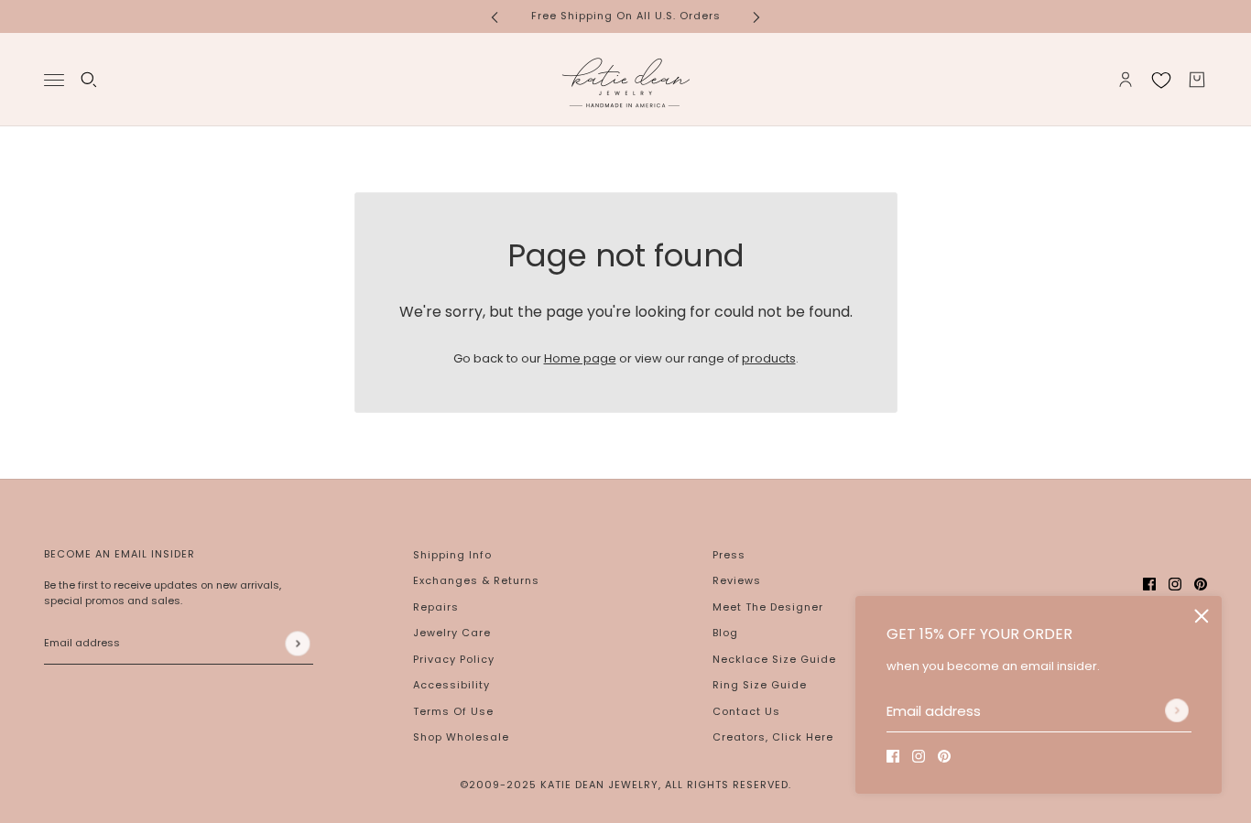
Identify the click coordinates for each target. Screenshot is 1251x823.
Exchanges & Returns (476, 580)
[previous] (494, 16)
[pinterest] (944, 756)
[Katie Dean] (625, 80)
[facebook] (893, 756)
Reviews (737, 580)
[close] (1201, 616)
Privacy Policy (454, 659)
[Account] (1125, 80)
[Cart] (1197, 80)
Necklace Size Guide (774, 659)
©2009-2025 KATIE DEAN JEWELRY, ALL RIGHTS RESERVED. (625, 784)
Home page (580, 358)
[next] (756, 16)
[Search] (89, 80)
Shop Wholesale (461, 737)
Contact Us (746, 711)
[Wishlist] (1161, 80)
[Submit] (1177, 710)
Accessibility (451, 684)
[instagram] (918, 756)
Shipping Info (452, 554)
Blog (725, 632)
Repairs (436, 607)
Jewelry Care (452, 632)
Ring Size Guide (760, 684)
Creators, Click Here (773, 737)
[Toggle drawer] (54, 79)
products (769, 358)
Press (729, 554)
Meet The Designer (768, 607)
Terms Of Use (453, 711)
